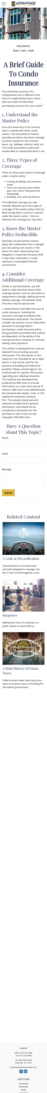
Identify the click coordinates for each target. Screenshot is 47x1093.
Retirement (23, 1083)
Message (6, 469)
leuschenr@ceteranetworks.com (24, 1067)
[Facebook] (21, 1071)
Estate (23, 1090)
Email (5, 453)
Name (5, 437)
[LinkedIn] (25, 1071)
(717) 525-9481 (26, 1053)
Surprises (10, 615)
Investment (23, 1086)
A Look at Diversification (21, 558)
